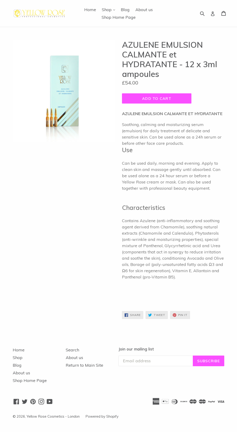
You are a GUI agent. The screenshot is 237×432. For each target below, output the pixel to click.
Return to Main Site (84, 365)
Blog (125, 9)
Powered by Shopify (101, 416)
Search (72, 350)
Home (90, 9)
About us (144, 9)
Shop (109, 9)
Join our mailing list (136, 349)
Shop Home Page (119, 17)
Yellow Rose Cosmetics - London (53, 416)
